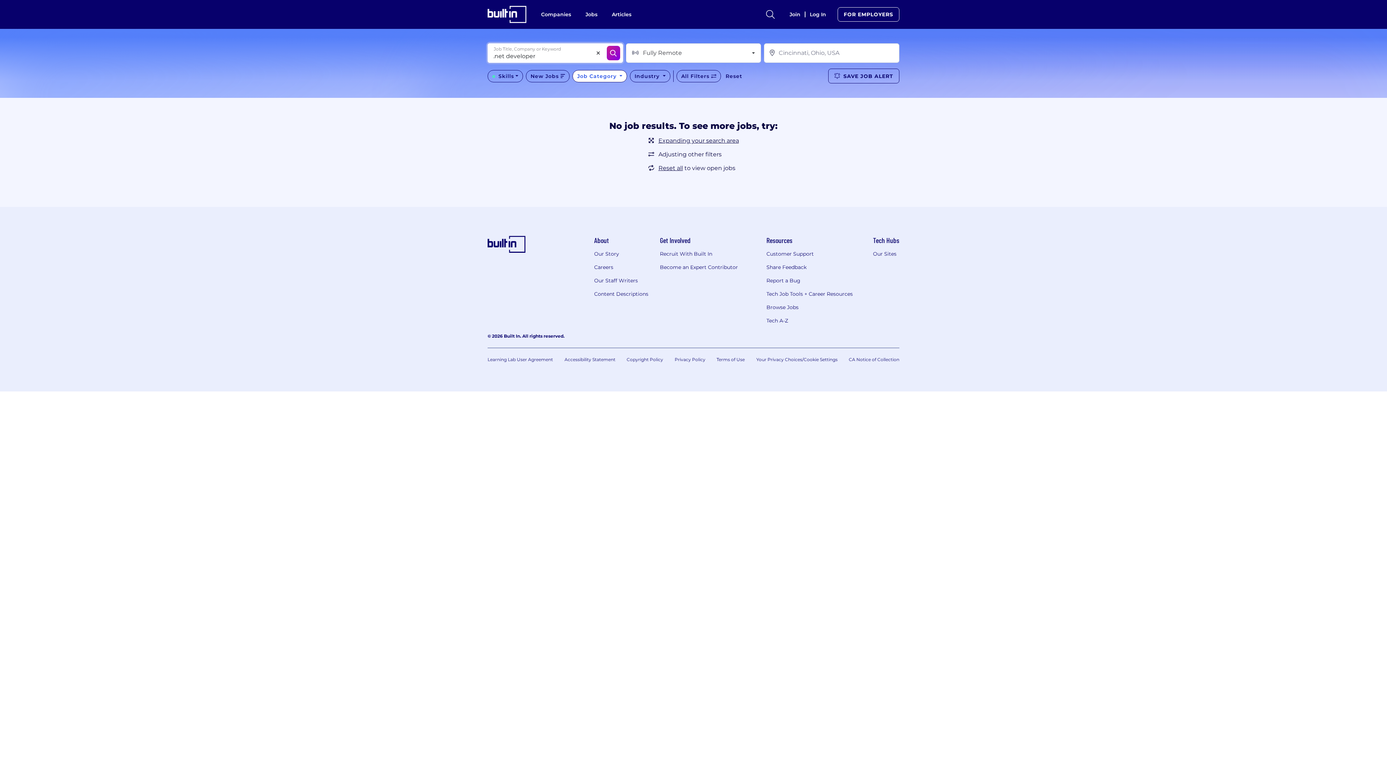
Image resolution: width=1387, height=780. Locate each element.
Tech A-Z (777, 320)
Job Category (597, 76)
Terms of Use (731, 359)
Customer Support (790, 254)
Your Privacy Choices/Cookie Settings (797, 359)
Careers (603, 267)
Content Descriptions (621, 294)
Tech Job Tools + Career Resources (809, 294)
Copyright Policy (645, 359)
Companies (556, 14)
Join (795, 14)
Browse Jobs (782, 307)
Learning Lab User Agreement (520, 359)
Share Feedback (786, 267)
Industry (648, 76)
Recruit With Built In (686, 254)
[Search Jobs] (613, 53)
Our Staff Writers (616, 280)
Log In (818, 14)
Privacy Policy (690, 359)
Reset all (670, 168)
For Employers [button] (868, 14)
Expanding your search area (698, 140)
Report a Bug (783, 280)
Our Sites (884, 254)
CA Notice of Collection (874, 359)
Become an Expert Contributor (699, 267)
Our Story (606, 254)
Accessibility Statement (590, 359)
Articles (621, 14)
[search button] (770, 14)
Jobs (591, 14)
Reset (734, 76)
